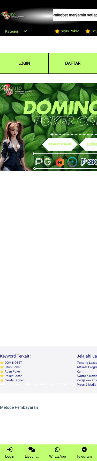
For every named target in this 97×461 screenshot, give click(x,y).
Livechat (32, 456)
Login (9, 456)
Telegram (84, 456)
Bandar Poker (14, 380)
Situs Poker (12, 367)
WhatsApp (57, 456)
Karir (80, 371)
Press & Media (86, 384)
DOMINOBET (13, 363)
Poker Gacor (13, 376)
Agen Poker (12, 371)
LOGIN (24, 63)
